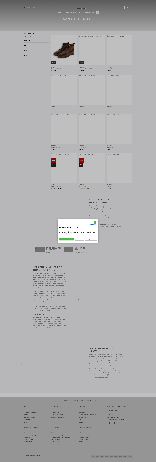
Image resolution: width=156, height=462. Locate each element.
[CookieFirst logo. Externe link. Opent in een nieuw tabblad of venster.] (59, 226)
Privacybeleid (93, 224)
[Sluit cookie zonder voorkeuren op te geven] (95, 222)
